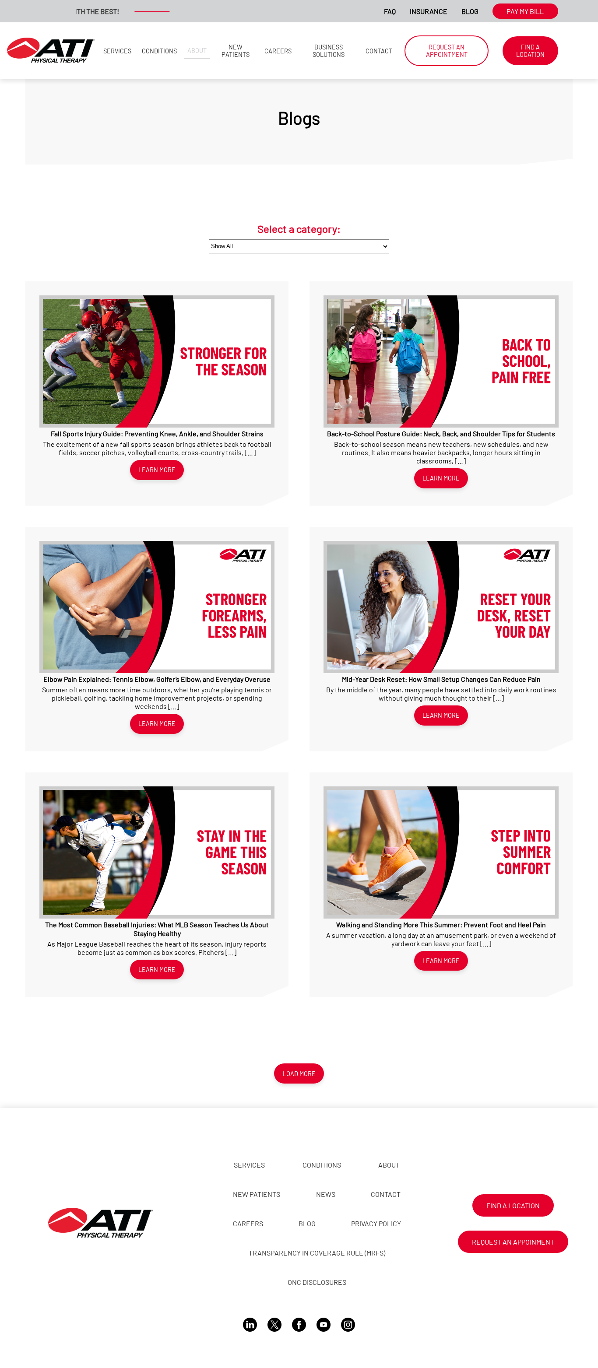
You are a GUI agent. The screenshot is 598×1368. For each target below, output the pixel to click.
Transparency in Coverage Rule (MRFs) (317, 1253)
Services (117, 51)
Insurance (428, 11)
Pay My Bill (525, 11)
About (197, 50)
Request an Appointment (447, 50)
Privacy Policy (376, 1223)
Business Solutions (329, 50)
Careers (278, 51)
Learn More (157, 470)
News (325, 1194)
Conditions (159, 51)
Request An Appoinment (513, 1242)
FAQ (390, 11)
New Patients (236, 50)
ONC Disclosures (317, 1282)
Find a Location (530, 50)
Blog (469, 11)
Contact (379, 51)
